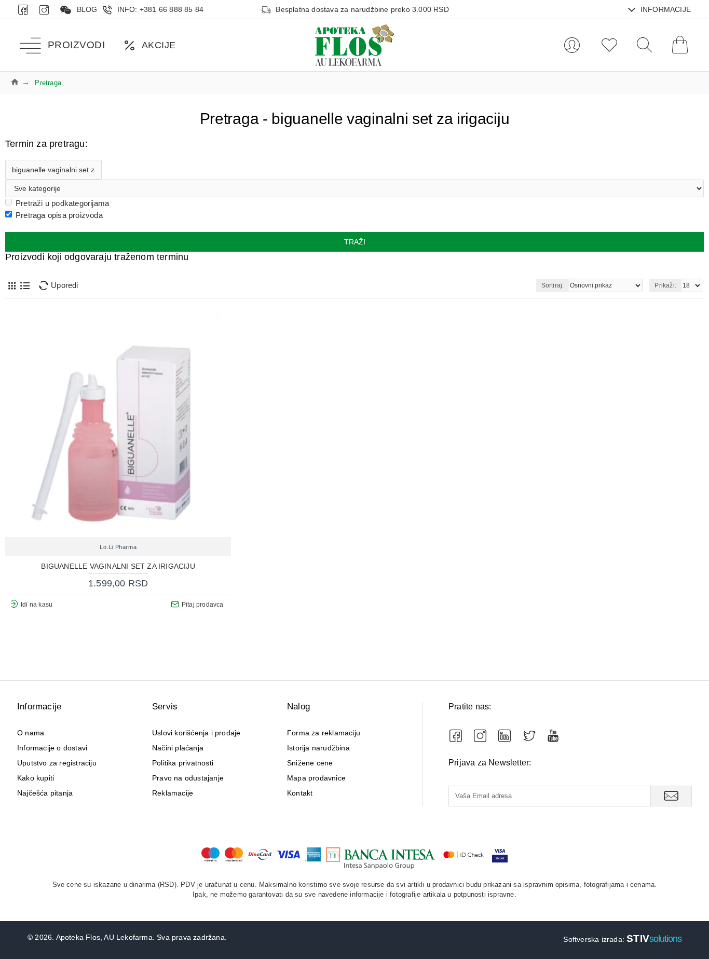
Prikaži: (665, 285)
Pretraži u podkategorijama (62, 203)
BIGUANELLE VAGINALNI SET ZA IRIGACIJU (118, 566)
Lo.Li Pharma (118, 547)
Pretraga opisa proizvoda (59, 215)
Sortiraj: (552, 285)
